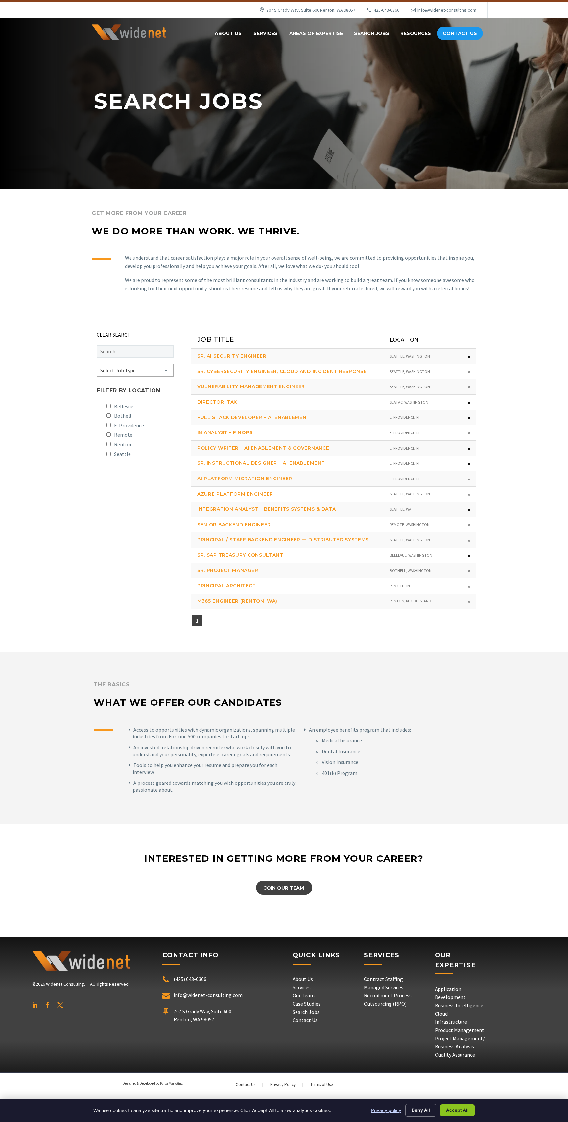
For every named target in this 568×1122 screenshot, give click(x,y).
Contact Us (460, 33)
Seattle (122, 454)
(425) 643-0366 (190, 979)
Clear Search (114, 334)
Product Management (459, 1030)
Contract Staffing (383, 979)
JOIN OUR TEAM (284, 888)
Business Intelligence (459, 1005)
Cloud (441, 1013)
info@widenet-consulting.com (446, 10)
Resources (415, 33)
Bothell (122, 415)
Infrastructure (451, 1021)
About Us (228, 33)
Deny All (421, 1110)
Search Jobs (371, 33)
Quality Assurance (455, 1054)
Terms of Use (321, 1084)
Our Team (304, 995)
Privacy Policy (283, 1084)
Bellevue (123, 406)
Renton (122, 444)
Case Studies (306, 1003)
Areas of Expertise (316, 33)
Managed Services (383, 987)
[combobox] (135, 370)
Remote (123, 435)
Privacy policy (386, 1110)
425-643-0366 (386, 10)
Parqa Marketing (171, 1083)
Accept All (457, 1110)
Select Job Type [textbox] (118, 370)
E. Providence (129, 425)
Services (265, 33)
